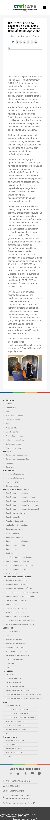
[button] (17, 42)
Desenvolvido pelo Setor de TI (25, 819)
